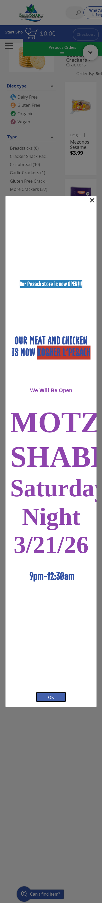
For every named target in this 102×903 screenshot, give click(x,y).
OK (51, 697)
